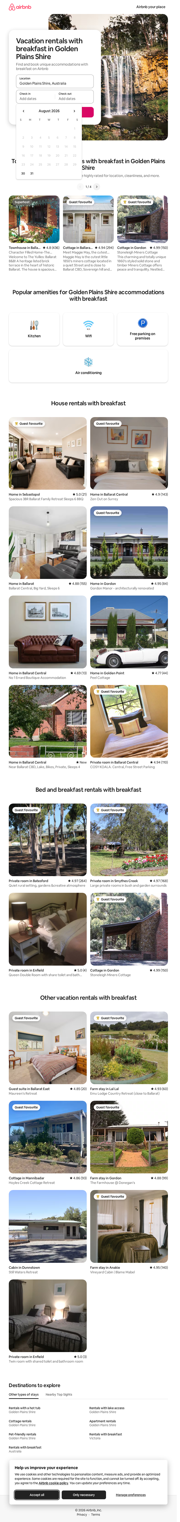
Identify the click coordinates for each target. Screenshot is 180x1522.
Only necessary (84, 1495)
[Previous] (80, 186)
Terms (95, 1515)
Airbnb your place (150, 7)
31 (31, 173)
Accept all (37, 1495)
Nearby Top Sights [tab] (59, 1394)
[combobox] (55, 83)
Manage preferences (131, 1495)
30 (23, 173)
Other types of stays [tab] (24, 1394)
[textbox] (35, 98)
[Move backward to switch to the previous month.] (23, 111)
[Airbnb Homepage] (20, 7)
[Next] (96, 186)
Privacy (82, 1515)
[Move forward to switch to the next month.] (74, 111)
